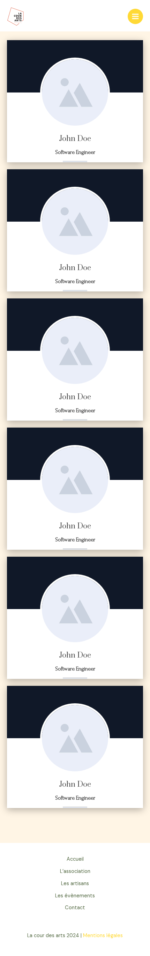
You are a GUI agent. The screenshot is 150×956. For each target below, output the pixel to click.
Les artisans (75, 883)
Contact (75, 907)
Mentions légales (103, 935)
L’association (75, 871)
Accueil (75, 859)
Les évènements (75, 895)
